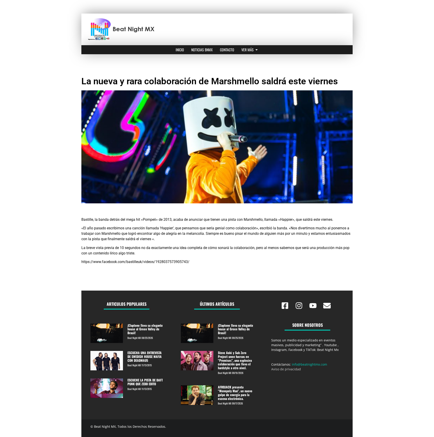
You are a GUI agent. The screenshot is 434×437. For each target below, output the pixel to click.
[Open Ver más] (256, 49)
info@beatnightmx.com (309, 364)
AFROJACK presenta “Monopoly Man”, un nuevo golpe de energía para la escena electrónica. (235, 393)
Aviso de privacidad (286, 369)
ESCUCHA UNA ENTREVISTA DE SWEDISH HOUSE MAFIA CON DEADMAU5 (144, 356)
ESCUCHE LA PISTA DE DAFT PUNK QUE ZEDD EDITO (145, 382)
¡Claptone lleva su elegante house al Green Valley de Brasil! (145, 329)
